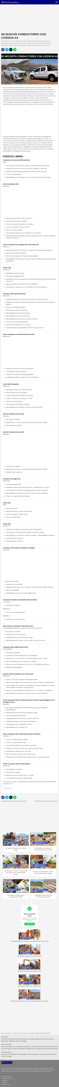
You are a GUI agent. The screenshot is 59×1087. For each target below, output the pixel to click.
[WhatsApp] (14, 49)
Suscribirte (4, 1080)
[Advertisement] (29, 18)
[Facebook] (3, 49)
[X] (11, 49)
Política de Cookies (6, 1076)
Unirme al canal (29, 924)
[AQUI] (11, 784)
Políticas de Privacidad (7, 1078)
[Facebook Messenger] (7, 49)
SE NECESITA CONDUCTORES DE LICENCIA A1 (46, 801)
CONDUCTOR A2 (7, 788)
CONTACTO (4, 1082)
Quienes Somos (5, 1084)
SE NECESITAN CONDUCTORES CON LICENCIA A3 (14, 801)
